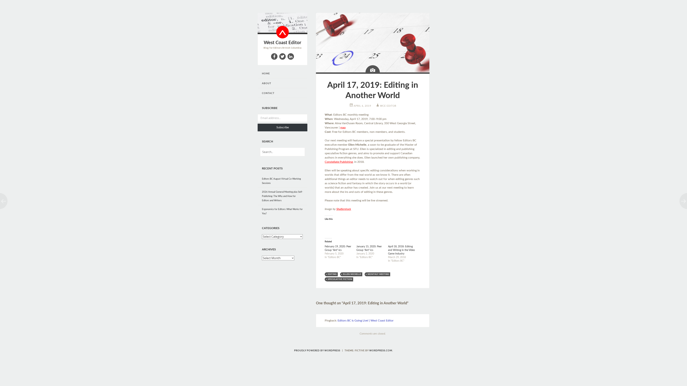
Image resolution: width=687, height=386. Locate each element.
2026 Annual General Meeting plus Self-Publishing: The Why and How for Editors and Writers (282, 196)
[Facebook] (274, 56)
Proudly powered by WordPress (317, 351)
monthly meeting (378, 274)
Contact (268, 93)
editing (332, 274)
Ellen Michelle (352, 274)
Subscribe (282, 127)
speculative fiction (340, 279)
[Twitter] (282, 56)
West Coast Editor (282, 42)
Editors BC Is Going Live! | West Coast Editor (366, 320)
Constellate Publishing (339, 161)
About (266, 83)
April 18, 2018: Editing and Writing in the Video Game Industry (401, 250)
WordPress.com (380, 351)
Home (266, 74)
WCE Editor (388, 106)
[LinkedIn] (291, 56)
